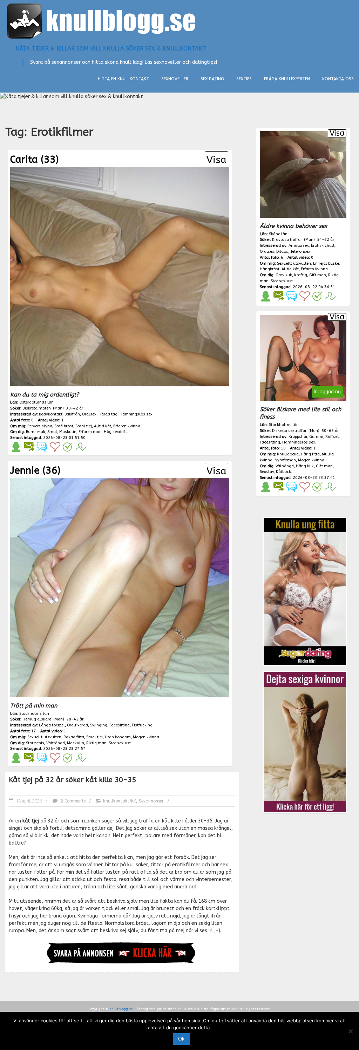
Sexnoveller (174, 78)
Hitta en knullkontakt (123, 78)
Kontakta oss (338, 78)
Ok (181, 1039)
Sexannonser (151, 801)
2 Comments (72, 801)
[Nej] (350, 1031)
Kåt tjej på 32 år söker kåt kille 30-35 (72, 780)
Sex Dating (212, 78)
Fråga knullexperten (287, 78)
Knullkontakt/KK (119, 801)
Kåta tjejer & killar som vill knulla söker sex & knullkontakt (111, 48)
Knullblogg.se (121, 1009)
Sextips (244, 78)
